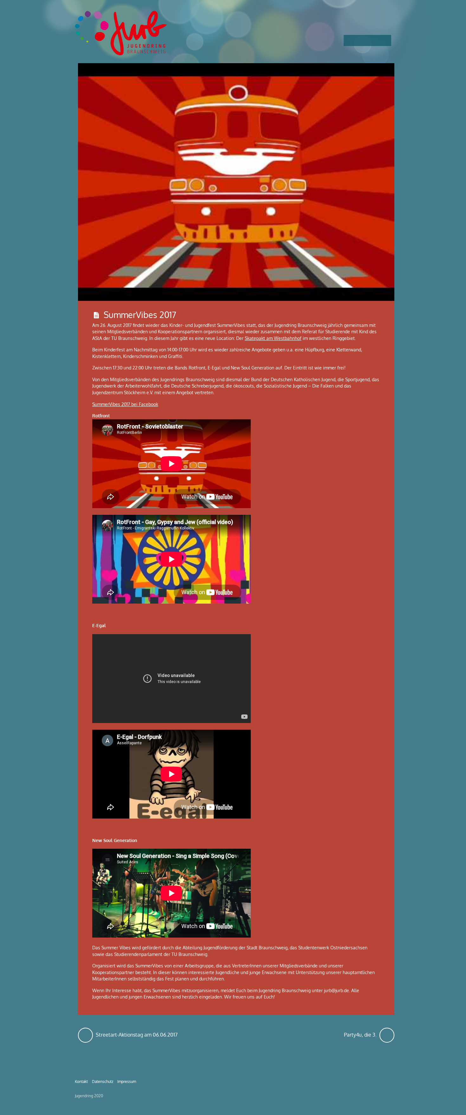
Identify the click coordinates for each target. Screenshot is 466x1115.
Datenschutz (102, 1081)
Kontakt (81, 1081)
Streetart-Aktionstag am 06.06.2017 (136, 1033)
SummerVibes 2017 (140, 314)
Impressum (126, 1081)
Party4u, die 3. (369, 1033)
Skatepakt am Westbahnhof (273, 338)
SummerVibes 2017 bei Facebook (125, 404)
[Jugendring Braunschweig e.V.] (122, 52)
